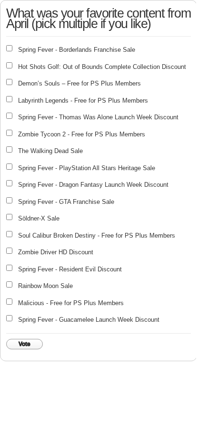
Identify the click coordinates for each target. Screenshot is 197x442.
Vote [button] (24, 344)
